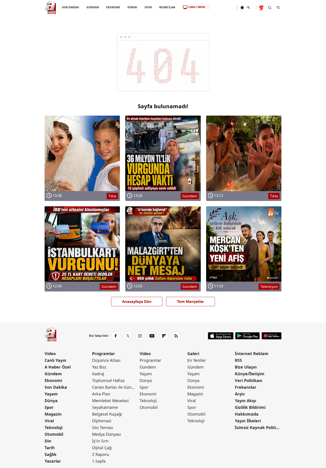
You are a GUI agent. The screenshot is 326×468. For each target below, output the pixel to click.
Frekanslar (245, 387)
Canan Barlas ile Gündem (115, 387)
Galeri (193, 353)
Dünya (51, 400)
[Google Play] (247, 335)
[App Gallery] (271, 335)
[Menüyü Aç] (278, 7)
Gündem (53, 373)
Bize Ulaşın (246, 367)
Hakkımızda (247, 414)
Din (48, 441)
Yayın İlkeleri (248, 420)
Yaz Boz (99, 367)
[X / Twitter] (127, 335)
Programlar (103, 353)
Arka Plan (101, 394)
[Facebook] (115, 335)
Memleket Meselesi (110, 400)
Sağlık (50, 454)
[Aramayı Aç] (269, 7)
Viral (49, 420)
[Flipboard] (164, 335)
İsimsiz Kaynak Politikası (258, 427)
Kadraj (98, 373)
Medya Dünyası (106, 434)
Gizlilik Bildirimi (250, 407)
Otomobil (54, 434)
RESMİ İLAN (167, 7)
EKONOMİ (113, 7)
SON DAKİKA (70, 7)
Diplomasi (101, 420)
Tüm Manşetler (190, 301)
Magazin (53, 414)
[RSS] (176, 335)
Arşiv (240, 394)
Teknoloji (54, 427)
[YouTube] (151, 335)
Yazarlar (53, 461)
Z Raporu (100, 454)
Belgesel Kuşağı (107, 414)
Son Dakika (56, 387)
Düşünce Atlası (106, 360)
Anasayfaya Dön (136, 301)
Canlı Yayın (55, 360)
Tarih (50, 447)
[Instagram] (139, 335)
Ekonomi (53, 380)
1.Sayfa (99, 461)
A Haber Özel (58, 367)
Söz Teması (102, 427)
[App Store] (220, 335)
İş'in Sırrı (100, 441)
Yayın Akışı (245, 400)
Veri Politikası (248, 380)
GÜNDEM (92, 7)
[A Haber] (50, 7)
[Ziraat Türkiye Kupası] (261, 8)
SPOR (148, 7)
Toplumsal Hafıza (108, 380)
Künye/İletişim (249, 373)
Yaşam (51, 394)
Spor (49, 407)
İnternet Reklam (251, 353)
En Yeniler (196, 360)
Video (50, 353)
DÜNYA (132, 7)
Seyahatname (105, 407)
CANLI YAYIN (196, 7)
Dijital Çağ (102, 447)
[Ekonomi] (222, 7)
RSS (238, 360)
